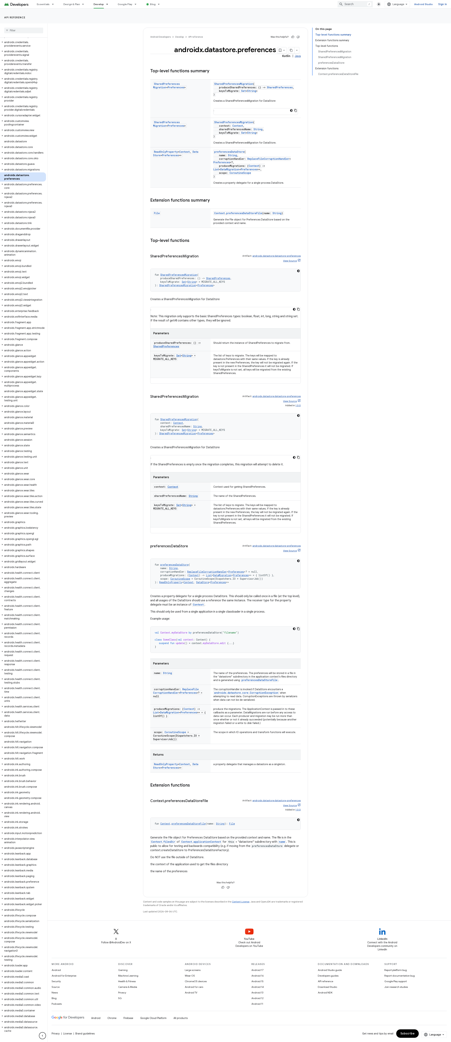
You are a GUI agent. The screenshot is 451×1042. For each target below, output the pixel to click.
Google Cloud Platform (153, 1018)
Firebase (128, 1018)
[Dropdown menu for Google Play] (137, 4)
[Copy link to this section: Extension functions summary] (213, 200)
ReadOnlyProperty (166, 151)
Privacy (122, 992)
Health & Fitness (127, 981)
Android (56, 970)
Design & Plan (71, 4)
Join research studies (396, 987)
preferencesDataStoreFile (244, 213)
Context (237, 125)
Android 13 (257, 992)
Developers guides (328, 975)
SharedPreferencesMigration (233, 83)
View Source (290, 260)
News (55, 992)
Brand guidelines (85, 1033)
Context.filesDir (163, 841)
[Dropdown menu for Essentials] (54, 4)
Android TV (191, 992)
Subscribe (407, 1033)
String (251, 91)
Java (298, 56)
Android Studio (423, 4)
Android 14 (257, 987)
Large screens (192, 970)
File (157, 213)
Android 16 (257, 975)
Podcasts (57, 1003)
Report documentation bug (399, 975)
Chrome (111, 1018)
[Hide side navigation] (42, 1035)
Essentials (43, 4)
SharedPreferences (280, 87)
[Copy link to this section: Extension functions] (193, 785)
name (282, 841)
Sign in (442, 4)
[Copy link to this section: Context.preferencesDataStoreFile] (211, 801)
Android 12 (257, 998)
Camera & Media (127, 987)
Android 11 (257, 1003)
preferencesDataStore (229, 151)
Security (56, 981)
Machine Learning (128, 975)
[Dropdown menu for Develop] (108, 4)
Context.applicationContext (201, 841)
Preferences (176, 87)
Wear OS (190, 975)
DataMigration (229, 169)
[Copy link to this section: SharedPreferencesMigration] (202, 256)
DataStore (202, 582)
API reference (15, 17)
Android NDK (325, 992)
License (67, 1033)
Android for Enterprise (64, 975)
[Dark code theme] (291, 110)
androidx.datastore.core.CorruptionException (246, 692)
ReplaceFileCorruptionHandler (268, 158)
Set (243, 91)
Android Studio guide (330, 970)
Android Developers (160, 36)
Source (56, 987)
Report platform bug (395, 970)
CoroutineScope (240, 173)
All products (181, 1018)
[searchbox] (23, 30)
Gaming (123, 970)
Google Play (125, 4)
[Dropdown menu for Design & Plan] (84, 4)
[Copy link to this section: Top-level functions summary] (212, 71)
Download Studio (327, 987)
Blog (153, 4)
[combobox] (355, 4)
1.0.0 (298, 405)
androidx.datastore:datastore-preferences (276, 255)
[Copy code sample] (298, 629)
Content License (240, 901)
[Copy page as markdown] (291, 50)
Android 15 (257, 981)
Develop (99, 4)
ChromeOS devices (196, 981)
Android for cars (194, 987)
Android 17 (257, 970)
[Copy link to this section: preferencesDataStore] (191, 546)
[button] (23, 44)
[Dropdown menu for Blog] (160, 4)
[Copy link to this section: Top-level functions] (192, 241)
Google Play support (395, 981)
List (216, 169)
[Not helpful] (298, 37)
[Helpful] (292, 37)
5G (120, 998)
